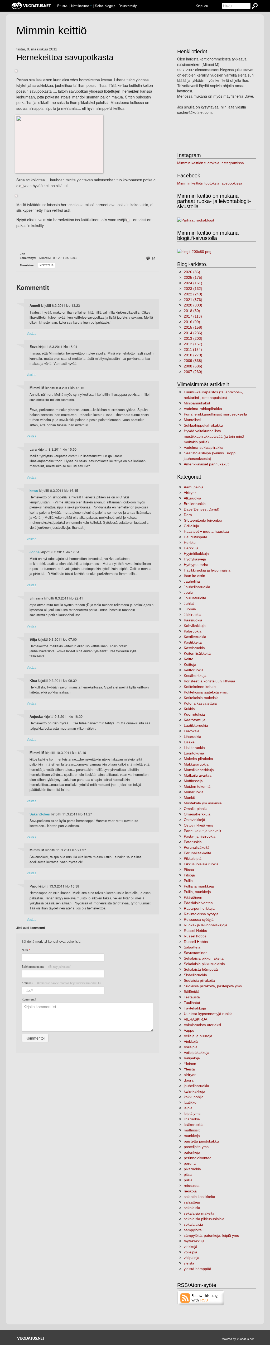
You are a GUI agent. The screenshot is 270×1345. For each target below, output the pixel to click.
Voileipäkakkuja (196, 1052)
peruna (190, 1163)
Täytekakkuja (195, 1008)
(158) (193, 327)
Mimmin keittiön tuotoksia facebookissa (209, 183)
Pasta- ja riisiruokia (199, 836)
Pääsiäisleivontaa (198, 903)
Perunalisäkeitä (196, 847)
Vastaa (31, 333)
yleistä (189, 1263)
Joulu (188, 592)
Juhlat (189, 603)
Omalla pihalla (196, 808)
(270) (193, 355)
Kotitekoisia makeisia (201, 698)
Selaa (105, 5)
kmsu (34, 490)
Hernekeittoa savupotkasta (64, 57)
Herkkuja (191, 548)
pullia (188, 1180)
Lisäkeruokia (194, 747)
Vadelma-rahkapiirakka (203, 409)
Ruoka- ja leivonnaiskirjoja (205, 925)
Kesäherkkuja (195, 675)
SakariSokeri (40, 814)
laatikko (190, 1102)
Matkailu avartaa (197, 775)
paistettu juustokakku (201, 1141)
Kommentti (29, 999)
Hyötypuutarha (196, 565)
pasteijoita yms (196, 1147)
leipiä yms (192, 1113)
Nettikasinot (80, 5)
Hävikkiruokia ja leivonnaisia (207, 570)
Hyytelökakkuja (196, 553)
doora (189, 1080)
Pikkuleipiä (192, 858)
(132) (193, 288)
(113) (193, 316)
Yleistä (189, 1069)
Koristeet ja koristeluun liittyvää (209, 681)
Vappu (189, 1030)
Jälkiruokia (192, 614)
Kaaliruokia (193, 620)
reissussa (192, 1185)
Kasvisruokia (194, 648)
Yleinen (190, 1063)
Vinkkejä (191, 1041)
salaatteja (192, 1202)
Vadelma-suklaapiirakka (203, 447)
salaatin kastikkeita (199, 1197)
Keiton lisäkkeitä (197, 653)
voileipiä (190, 1252)
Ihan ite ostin (194, 576)
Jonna (35, 552)
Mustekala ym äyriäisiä (203, 803)
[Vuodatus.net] (31, 1338)
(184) (193, 349)
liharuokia (192, 1119)
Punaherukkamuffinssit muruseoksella (215, 414)
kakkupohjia (194, 1097)
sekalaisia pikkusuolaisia (204, 1219)
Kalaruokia (192, 631)
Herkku (190, 542)
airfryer (190, 1075)
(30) (192, 311)
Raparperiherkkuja (199, 908)
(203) (193, 338)
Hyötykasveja (195, 559)
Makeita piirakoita (198, 759)
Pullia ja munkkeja (199, 886)
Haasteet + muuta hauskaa (206, 531)
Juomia (190, 609)
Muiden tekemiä (197, 786)
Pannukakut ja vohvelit (202, 831)
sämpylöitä (193, 1230)
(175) (193, 277)
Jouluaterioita (195, 598)
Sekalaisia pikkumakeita (204, 958)
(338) (193, 360)
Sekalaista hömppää (201, 969)
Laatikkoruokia (196, 725)
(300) (193, 305)
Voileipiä (190, 1047)
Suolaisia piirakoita (199, 980)
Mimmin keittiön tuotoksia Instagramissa (210, 163)
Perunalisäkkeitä (197, 853)
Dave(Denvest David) (201, 509)
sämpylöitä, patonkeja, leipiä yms (211, 1235)
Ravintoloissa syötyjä (201, 914)
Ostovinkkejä (194, 820)
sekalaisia (192, 1208)
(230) (193, 372)
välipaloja (191, 1258)
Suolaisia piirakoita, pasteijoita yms (213, 986)
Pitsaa (189, 869)
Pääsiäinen (193, 897)
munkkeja (192, 1136)
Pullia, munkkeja (197, 892)
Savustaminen (196, 953)
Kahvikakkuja (195, 626)
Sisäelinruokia (195, 975)
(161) (193, 283)
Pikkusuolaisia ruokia (201, 864)
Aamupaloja (194, 487)
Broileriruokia (195, 504)
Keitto (188, 659)
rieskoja (190, 1191)
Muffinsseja (193, 781)
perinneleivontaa (197, 1158)
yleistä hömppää (197, 1269)
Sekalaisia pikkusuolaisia (204, 964)
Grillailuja (191, 526)
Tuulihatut (192, 1003)
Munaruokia (194, 792)
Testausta (192, 997)
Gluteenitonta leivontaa (203, 520)
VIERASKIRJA (195, 1019)
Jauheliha (192, 581)
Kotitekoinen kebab (200, 687)
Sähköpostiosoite (46, 966)
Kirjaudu (202, 5)
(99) (192, 322)
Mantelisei (192, 420)
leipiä (188, 1108)
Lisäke (189, 742)
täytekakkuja (194, 1241)
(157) (193, 344)
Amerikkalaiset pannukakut (206, 464)
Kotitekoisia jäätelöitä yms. (206, 692)
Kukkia (189, 709)
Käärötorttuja (194, 720)
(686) (193, 366)
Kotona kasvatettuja (200, 703)
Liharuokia (192, 736)
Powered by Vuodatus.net (237, 1339)
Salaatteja (192, 947)
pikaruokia (192, 1169)
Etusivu (62, 5)
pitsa (188, 1174)
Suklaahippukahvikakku (203, 425)
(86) (192, 272)
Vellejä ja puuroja (198, 1036)
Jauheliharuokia (197, 587)
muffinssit (192, 1130)
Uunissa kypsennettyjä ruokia (208, 1014)
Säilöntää (191, 991)
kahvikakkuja (194, 1091)
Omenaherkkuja (197, 814)
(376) (193, 300)
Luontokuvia (194, 753)
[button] (91, 6)
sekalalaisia (193, 1224)
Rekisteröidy (127, 5)
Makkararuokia (196, 764)
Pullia (188, 881)
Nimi (26, 950)
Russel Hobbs (195, 930)
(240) (193, 294)
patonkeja (192, 1152)
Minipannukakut (197, 403)
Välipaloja (192, 1058)
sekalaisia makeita (199, 1213)
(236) (193, 333)
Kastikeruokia (195, 637)
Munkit (189, 797)
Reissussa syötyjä (199, 919)
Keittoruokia (194, 670)
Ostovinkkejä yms (198, 825)
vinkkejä (190, 1246)
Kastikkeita (193, 642)
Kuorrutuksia (194, 714)
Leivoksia (191, 731)
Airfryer (190, 492)
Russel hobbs (195, 936)
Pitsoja (189, 875)
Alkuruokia (192, 498)
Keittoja (47, 265)
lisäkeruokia (194, 1124)
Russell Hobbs (196, 942)
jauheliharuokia (196, 1086)
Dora (188, 515)
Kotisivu (61, 983)
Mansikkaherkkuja (199, 770)
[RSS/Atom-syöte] (201, 1297)
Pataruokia (193, 842)
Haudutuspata (195, 537)
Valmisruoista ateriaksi (202, 1025)
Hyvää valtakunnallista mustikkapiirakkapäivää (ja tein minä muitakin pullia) (214, 436)
